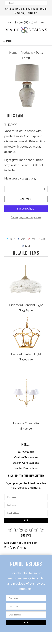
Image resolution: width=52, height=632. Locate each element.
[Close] (50, 558)
